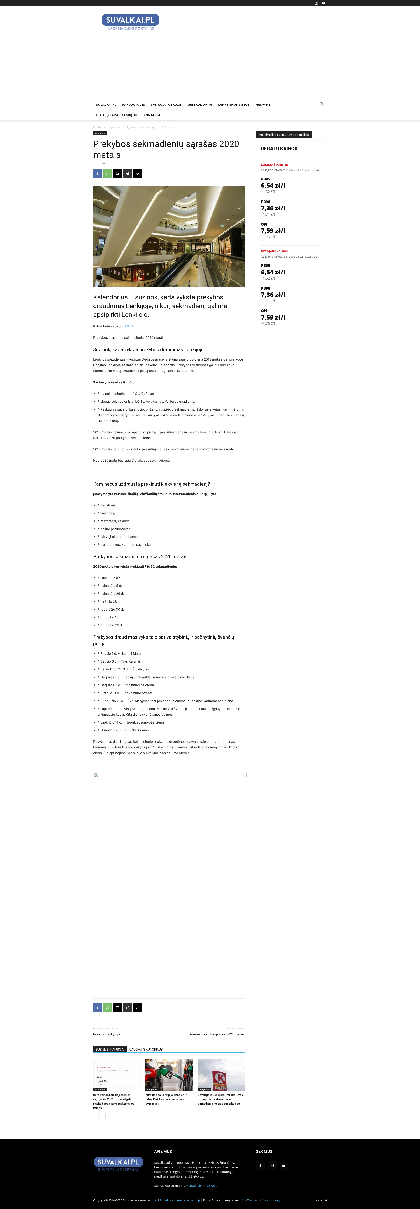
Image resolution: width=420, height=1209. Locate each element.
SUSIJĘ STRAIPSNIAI (110, 1049)
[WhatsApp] (107, 173)
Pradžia (97, 127)
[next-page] (103, 1116)
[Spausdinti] (127, 173)
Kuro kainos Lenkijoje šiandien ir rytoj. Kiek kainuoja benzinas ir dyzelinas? (166, 1099)
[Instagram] (316, 3)
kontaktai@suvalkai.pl (203, 1185)
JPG (127, 326)
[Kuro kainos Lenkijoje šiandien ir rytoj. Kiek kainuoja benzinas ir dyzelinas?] (169, 1075)
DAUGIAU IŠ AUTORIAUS (146, 1049)
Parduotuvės (133, 104)
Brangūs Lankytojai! (107, 1034)
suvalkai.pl (106, 104)
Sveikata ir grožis (166, 104)
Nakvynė (263, 104)
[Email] (117, 173)
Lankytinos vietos (233, 104)
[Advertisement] (210, 66)
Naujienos (113, 127)
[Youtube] (323, 3)
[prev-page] (96, 1116)
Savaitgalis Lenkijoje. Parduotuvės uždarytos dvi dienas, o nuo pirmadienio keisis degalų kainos (220, 1099)
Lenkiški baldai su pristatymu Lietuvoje (177, 1200)
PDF (135, 326)
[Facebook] (309, 3)
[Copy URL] (137, 173)
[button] (321, 105)
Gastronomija (200, 104)
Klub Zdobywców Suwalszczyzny (260, 1200)
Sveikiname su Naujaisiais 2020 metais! (217, 1034)
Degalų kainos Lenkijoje (117, 115)
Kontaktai (152, 115)
